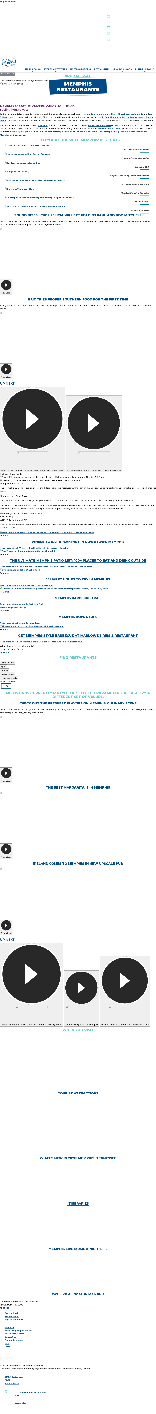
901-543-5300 (45, 1372)
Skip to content (8, 1)
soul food (43, 125)
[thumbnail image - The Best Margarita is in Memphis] (45, 793)
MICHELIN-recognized (99, 125)
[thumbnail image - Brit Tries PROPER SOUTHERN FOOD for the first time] (45, 313)
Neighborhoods (9, 678)
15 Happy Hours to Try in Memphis (78, 579)
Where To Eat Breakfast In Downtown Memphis (78, 542)
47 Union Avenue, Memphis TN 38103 (19, 1372)
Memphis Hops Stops (78, 617)
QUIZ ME (4, 652)
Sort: (2, 682)
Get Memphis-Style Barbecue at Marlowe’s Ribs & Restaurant (78, 636)
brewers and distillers (109, 128)
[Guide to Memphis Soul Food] (78, 145)
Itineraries (78, 1203)
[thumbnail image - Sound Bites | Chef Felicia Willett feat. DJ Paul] (45, 229)
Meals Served (8, 674)
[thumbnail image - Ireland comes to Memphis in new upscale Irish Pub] (45, 870)
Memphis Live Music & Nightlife (78, 1249)
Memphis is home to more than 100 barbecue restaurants (113, 114)
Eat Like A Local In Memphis (78, 1294)
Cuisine (4, 670)
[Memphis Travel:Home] (9, 66)
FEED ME (4, 1308)
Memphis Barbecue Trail (78, 598)
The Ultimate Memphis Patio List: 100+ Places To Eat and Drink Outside (78, 560)
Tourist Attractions (78, 1093)
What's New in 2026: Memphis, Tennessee (78, 1158)
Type (3, 666)
